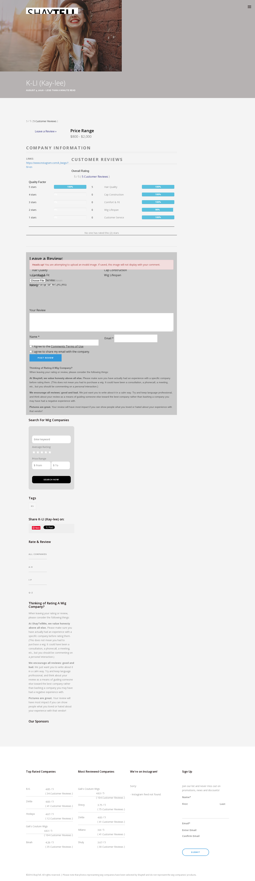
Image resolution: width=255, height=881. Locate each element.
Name (34, 337)
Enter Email (189, 830)
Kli (32, 506)
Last (222, 804)
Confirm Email (190, 836)
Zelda (29, 801)
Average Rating (41, 447)
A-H (31, 567)
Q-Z (31, 593)
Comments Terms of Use (67, 346)
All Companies (38, 554)
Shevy (81, 804)
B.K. (28, 788)
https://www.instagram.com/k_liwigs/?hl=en (47, 165)
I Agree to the (57, 346)
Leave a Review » (46, 131)
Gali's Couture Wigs (37, 826)
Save (37, 527)
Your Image (37, 275)
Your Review (37, 310)
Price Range (39, 458)
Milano (82, 829)
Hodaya (30, 813)
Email (109, 338)
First (185, 804)
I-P (30, 580)
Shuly (81, 842)
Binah (29, 842)
